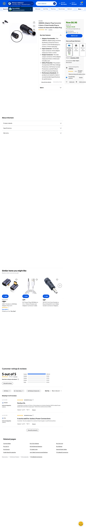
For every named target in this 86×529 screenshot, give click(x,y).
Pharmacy (53, 9)
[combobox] (46, 3)
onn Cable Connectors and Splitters (39, 452)
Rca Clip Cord (59, 443)
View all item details (46, 82)
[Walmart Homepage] (4, 3)
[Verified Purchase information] (33, 399)
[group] (45, 29)
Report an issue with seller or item (77, 74)
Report (34, 410)
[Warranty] (61, 133)
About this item (8, 118)
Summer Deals (7, 443)
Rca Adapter (59, 446)
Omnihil (41, 20)
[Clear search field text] (51, 3)
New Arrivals (62, 9)
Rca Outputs (6, 449)
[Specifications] (61, 128)
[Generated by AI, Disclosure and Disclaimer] (61, 82)
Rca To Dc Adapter (34, 443)
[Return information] (77, 32)
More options (69, 62)
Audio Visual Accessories (9, 452)
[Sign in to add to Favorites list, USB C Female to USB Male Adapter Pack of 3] (16, 279)
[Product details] (61, 123)
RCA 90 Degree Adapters (36, 446)
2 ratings (50, 29)
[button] (63, 3)
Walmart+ (69, 9)
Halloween (37, 9)
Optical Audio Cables (61, 449)
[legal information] (79, 29)
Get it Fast (45, 9)
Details (81, 77)
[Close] (31, 9)
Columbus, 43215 (74, 58)
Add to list (71, 82)
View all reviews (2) (33, 430)
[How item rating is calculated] (18, 379)
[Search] (54, 3)
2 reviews (15, 376)
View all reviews (7, 383)
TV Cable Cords (33, 449)
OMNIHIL (71, 68)
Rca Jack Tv (6, 446)
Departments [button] (6, 9)
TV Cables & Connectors (62, 452)
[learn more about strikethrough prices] (70, 25)
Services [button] (17, 9)
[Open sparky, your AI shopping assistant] (80, 523)
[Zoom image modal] (34, 29)
